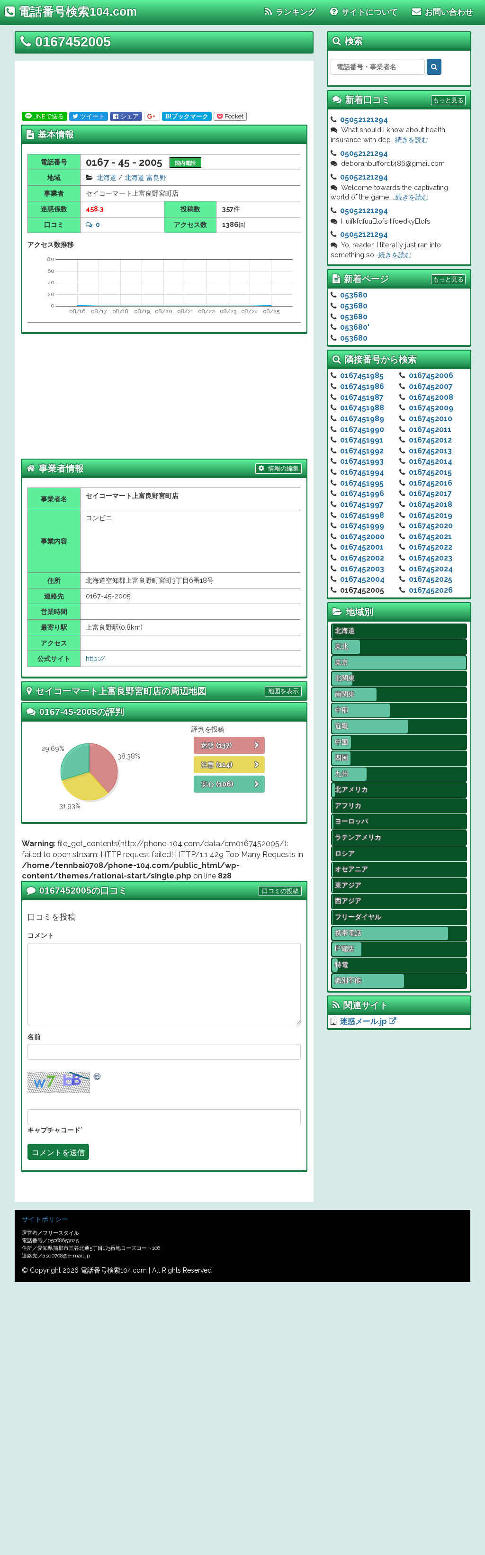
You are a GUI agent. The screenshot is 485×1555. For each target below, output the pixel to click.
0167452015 (430, 472)
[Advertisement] (161, 84)
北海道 (107, 177)
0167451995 (362, 483)
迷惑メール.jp (364, 1021)
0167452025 (430, 579)
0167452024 (431, 568)
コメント (40, 935)
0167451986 (362, 386)
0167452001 (362, 546)
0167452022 (430, 546)
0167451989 (362, 418)
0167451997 (362, 504)
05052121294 (364, 119)
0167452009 (431, 407)
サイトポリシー (45, 1219)
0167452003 (362, 568)
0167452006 (431, 375)
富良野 (156, 177)
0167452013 (430, 450)
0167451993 (362, 461)
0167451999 (362, 525)
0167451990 (362, 429)
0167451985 (362, 375)
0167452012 (430, 439)
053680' (354, 327)
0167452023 (430, 557)
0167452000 (362, 536)
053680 (354, 294)
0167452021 (430, 536)
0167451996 (362, 493)
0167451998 (362, 515)
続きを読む (411, 140)
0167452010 (430, 418)
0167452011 (430, 429)
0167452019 (430, 515)
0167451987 (362, 397)
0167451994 (362, 472)
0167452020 (431, 525)
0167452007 (431, 386)
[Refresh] (97, 1076)
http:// (96, 658)
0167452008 (431, 397)
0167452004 (362, 579)
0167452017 (430, 493)
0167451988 (362, 407)
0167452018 (430, 504)
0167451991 (361, 439)
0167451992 (362, 450)
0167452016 (430, 483)
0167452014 (430, 461)
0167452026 (431, 590)
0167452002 (362, 557)
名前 (34, 1036)
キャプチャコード (54, 1130)
